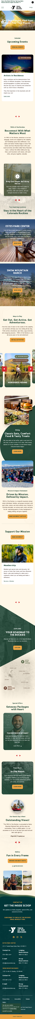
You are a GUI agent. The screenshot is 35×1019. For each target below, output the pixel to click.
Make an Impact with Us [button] (17, 517)
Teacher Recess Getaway (17, 733)
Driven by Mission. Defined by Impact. (17, 496)
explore (17, 629)
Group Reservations (23, 960)
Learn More (17, 746)
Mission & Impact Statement (17, 491)
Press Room (17, 768)
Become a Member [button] (9, 581)
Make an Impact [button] (17, 537)
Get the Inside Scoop (17, 906)
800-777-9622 (23, 963)
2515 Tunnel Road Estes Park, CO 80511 (14, 946)
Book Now (18, 244)
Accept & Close (7, 1011)
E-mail (5, 959)
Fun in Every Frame (17, 856)
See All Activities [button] (18, 340)
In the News (17, 772)
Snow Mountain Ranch (17, 272)
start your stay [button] (17, 1016)
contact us (17, 902)
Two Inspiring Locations (17, 207)
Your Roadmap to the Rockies (17, 633)
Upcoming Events (17, 42)
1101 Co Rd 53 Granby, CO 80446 (12, 971)
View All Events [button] (18, 48)
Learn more (7, 96)
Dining (17, 430)
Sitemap (28, 999)
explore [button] (18, 648)
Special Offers (17, 703)
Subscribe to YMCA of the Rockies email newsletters (17, 918)
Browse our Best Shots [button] (17, 861)
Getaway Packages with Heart (17, 708)
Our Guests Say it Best (17, 817)
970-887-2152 (7, 980)
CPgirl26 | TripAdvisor (17, 836)
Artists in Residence (14, 76)
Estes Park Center (26, 57)
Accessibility (18, 999)
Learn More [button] (18, 452)
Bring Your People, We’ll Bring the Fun (17, 183)
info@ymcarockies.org (9, 963)
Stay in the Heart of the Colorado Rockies (17, 212)
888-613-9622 (23, 954)
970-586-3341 (7, 954)
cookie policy (13, 1008)
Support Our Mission (17, 532)
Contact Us (6, 950)
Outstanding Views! (17, 820)
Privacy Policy (6, 999)
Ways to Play (17, 316)
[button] (33, 2)
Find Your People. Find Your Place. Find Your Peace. (17, 22)
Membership (10, 566)
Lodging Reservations (23, 951)
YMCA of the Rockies (17, 127)
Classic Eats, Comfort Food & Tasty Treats (17, 435)
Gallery (17, 852)
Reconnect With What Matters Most (17, 132)
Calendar (17, 38)
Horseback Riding (17, 383)
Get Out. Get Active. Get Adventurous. (17, 321)
